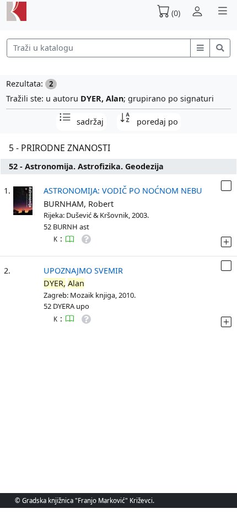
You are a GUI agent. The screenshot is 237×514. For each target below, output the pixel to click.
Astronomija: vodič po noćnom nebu (123, 190)
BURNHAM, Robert (79, 204)
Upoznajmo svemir (83, 270)
